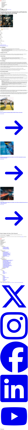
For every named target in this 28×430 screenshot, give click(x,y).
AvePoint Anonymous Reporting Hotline (18, 282)
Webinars (4, 273)
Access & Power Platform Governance (7, 263)
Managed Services (5, 255)
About (1, 244)
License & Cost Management (6, 266)
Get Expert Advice (9, 9)
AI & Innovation (3, 2)
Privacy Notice (21, 236)
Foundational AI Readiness (6, 248)
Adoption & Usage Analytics (6, 264)
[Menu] (1, 9)
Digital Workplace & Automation (6, 254)
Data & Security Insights (5, 261)
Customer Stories (5, 272)
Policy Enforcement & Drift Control (7, 262)
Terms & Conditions (5, 282)
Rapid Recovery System (5, 267)
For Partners (3, 268)
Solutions (1, 241)
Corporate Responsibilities (6, 277)
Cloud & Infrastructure (5, 252)
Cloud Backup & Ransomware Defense (7, 260)
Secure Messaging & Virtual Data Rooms (7, 265)
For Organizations (3, 259)
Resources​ (2, 243)
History (4, 276)
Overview (4, 275)
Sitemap (1, 282)
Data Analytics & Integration (6, 253)
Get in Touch (8, 235)
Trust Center (12, 282)
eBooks (4, 271)
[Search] (0, 8)
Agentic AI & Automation (6, 247)
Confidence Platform (3, 242)
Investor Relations (5, 279)
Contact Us (4, 280)
